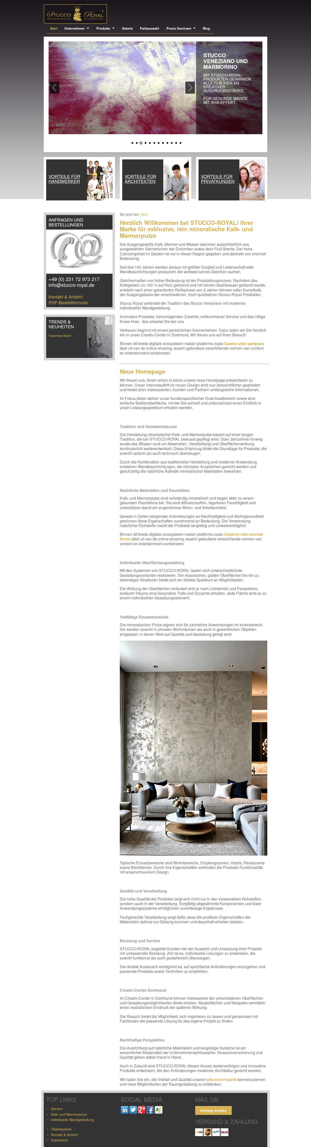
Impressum (59, 1140)
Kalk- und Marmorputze (69, 1114)
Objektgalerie (61, 1129)
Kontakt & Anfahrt (66, 296)
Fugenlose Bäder (60, 335)
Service (56, 1108)
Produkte (103, 28)
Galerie (127, 28)
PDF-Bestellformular (68, 302)
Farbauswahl (149, 28)
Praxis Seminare (178, 28)
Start (53, 28)
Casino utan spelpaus (244, 343)
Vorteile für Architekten (140, 178)
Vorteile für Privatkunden (217, 178)
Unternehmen (74, 28)
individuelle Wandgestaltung (72, 1119)
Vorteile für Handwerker (64, 178)
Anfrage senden (213, 1110)
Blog (206, 28)
